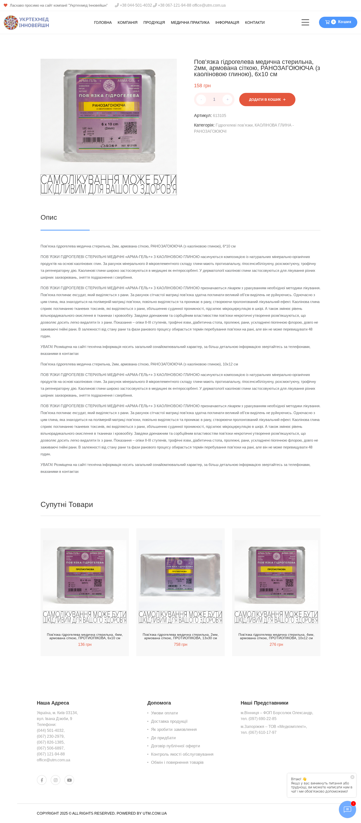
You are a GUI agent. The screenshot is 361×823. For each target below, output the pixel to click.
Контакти (255, 22)
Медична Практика (190, 22)
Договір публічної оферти (175, 746)
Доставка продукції (169, 721)
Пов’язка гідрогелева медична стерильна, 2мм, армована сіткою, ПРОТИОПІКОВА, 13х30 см (181, 636)
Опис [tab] (49, 217)
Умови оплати (164, 713)
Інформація (227, 22)
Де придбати (163, 738)
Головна (103, 22)
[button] (71, 618)
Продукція (154, 22)
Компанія (128, 22)
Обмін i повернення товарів (177, 762)
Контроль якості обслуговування (182, 754)
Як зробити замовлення (174, 729)
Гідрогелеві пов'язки (234, 125)
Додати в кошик (265, 99)
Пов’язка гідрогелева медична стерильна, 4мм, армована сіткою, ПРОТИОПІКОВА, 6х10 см (85, 636)
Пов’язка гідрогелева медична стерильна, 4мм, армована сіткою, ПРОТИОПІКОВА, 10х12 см (276, 636)
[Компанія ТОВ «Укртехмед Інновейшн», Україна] (26, 22)
